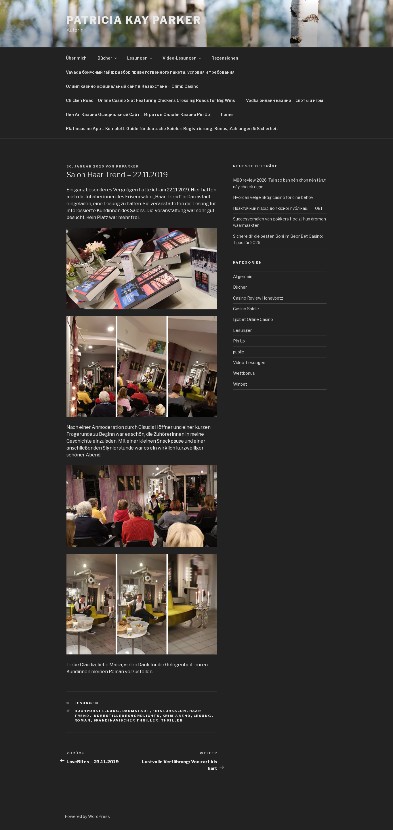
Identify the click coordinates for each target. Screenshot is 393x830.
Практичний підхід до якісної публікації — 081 (277, 208)
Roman (83, 720)
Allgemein (242, 276)
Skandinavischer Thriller (126, 720)
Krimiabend (177, 716)
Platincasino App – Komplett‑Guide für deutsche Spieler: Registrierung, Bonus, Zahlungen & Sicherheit (172, 128)
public (238, 351)
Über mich (76, 58)
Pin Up (239, 340)
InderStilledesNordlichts (126, 716)
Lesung (203, 716)
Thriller (172, 720)
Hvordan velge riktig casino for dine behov (273, 197)
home (227, 114)
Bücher (105, 58)
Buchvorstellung (97, 711)
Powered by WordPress (87, 816)
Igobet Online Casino (253, 319)
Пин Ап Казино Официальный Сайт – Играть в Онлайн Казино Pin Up (138, 114)
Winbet (240, 384)
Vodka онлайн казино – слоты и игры (284, 100)
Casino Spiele (246, 308)
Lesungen (137, 58)
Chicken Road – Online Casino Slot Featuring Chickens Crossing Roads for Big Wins (150, 100)
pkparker (127, 166)
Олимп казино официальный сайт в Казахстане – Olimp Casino (132, 86)
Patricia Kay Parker (133, 20)
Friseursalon (169, 711)
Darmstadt (136, 711)
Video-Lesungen (180, 58)
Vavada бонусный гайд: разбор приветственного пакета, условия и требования (150, 72)
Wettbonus (244, 373)
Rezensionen (224, 58)
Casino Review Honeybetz (258, 298)
